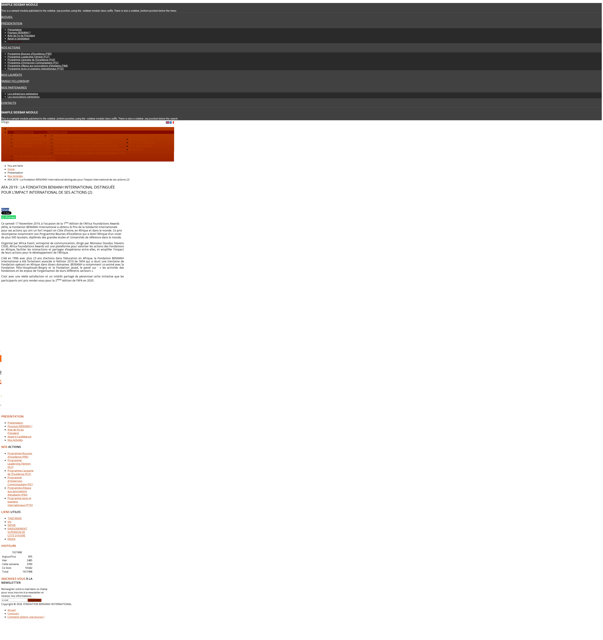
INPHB (12, 525)
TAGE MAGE (15, 518)
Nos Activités (15, 41)
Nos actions (10, 47)
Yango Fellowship (15, 81)
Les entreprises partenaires (23, 93)
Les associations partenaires (24, 96)
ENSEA (11, 539)
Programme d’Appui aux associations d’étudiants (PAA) (38, 65)
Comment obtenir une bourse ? (26, 617)
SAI (9, 521)
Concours (13, 613)
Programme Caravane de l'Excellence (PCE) (31, 59)
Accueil (7, 17)
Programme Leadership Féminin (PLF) (28, 56)
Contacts (8, 103)
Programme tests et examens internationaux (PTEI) (36, 68)
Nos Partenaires (14, 87)
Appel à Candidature (19, 38)
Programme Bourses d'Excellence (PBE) (30, 53)
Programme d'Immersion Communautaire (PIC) (33, 62)
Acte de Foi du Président (21, 35)
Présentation (11, 23)
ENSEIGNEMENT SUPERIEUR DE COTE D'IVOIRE (17, 532)
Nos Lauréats (11, 75)
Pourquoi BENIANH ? (19, 32)
